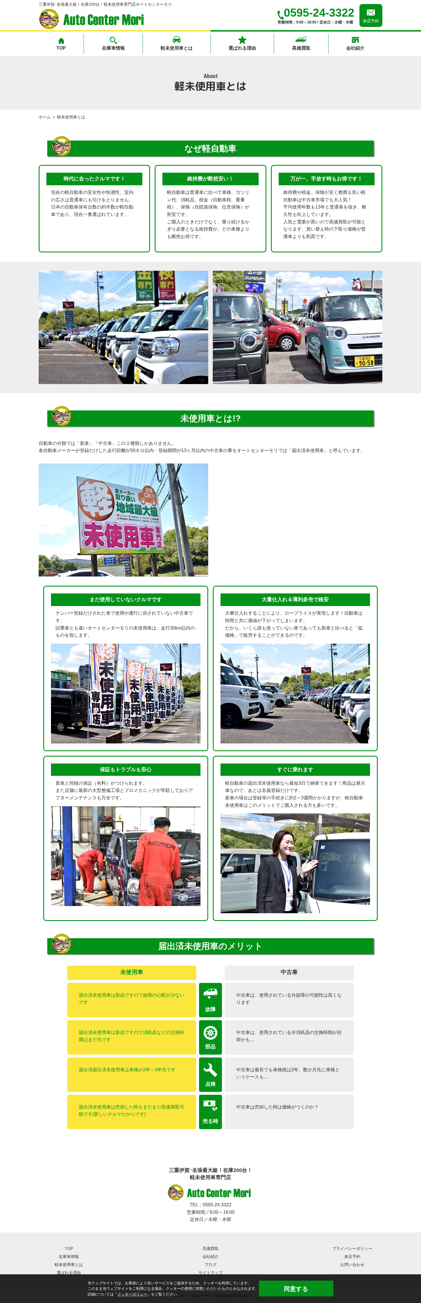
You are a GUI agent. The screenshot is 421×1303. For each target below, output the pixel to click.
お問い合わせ (352, 1264)
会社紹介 (355, 48)
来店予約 (352, 1256)
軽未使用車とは (177, 48)
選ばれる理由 (242, 48)
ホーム (45, 117)
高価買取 (301, 48)
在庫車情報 (113, 48)
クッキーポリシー (132, 1294)
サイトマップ (210, 1272)
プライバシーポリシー (352, 1248)
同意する (296, 1289)
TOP (61, 48)
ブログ (210, 1264)
